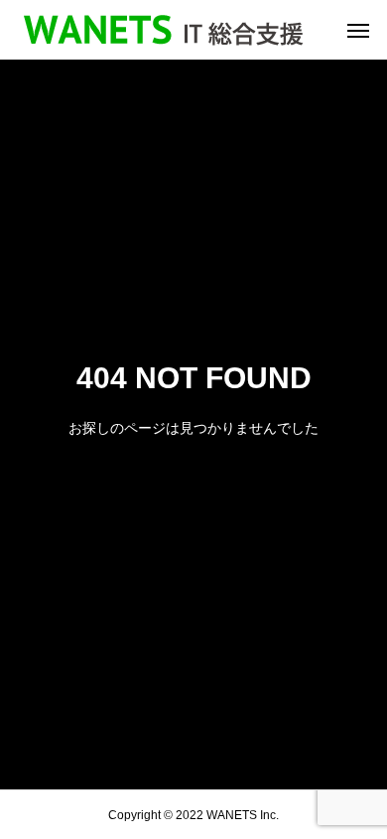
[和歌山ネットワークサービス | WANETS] (164, 30)
